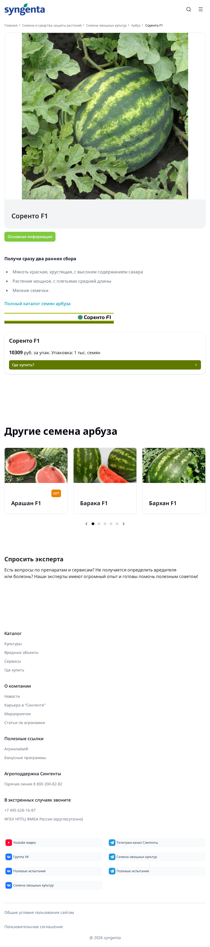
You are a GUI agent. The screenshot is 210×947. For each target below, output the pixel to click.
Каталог (13, 633)
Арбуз (136, 25)
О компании (17, 686)
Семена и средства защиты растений (51, 25)
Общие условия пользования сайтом (39, 912)
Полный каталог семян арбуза (37, 304)
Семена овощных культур (106, 25)
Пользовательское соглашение (33, 926)
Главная (11, 25)
